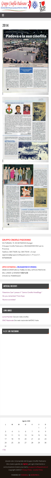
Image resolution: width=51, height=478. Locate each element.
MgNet (25, 464)
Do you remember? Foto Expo (13, 296)
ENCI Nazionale (8, 320)
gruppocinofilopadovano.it (38, 467)
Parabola (25, 475)
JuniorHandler (7, 317)
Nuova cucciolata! (8, 300)
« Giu (4, 450)
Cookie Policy (38, 470)
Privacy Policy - (27, 470)
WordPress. (35, 475)
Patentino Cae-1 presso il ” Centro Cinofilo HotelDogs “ (22, 292)
